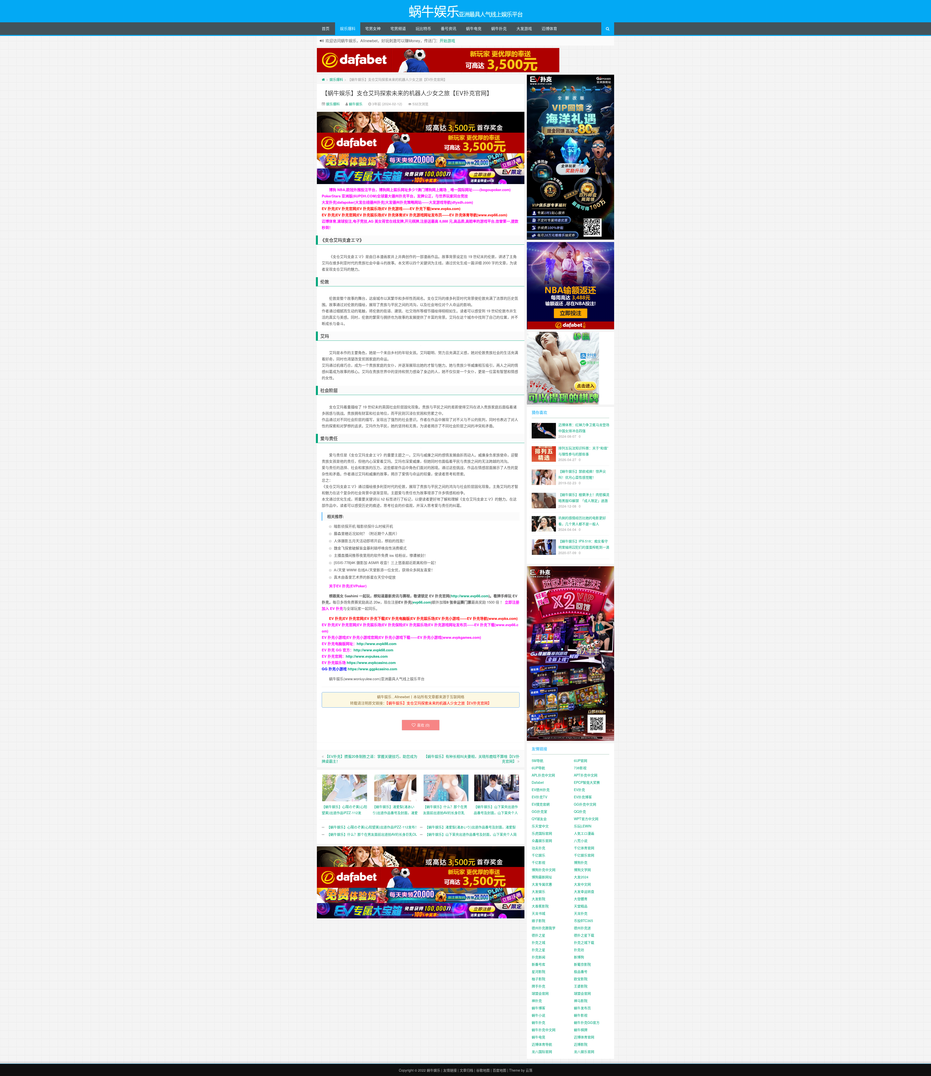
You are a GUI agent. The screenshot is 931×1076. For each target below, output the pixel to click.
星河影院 (538, 971)
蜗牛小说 (538, 1015)
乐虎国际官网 (542, 833)
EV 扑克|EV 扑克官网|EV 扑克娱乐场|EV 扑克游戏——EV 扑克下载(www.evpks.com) (391, 208)
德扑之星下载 (584, 935)
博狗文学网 (582, 869)
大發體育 (580, 898)
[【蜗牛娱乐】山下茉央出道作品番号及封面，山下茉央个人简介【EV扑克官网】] (496, 787)
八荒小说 (580, 840)
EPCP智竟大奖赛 (587, 782)
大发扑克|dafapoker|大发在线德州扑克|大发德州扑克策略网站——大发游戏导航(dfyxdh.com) (397, 202)
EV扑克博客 (583, 796)
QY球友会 (539, 818)
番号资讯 (448, 28)
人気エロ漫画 (584, 833)
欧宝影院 (580, 978)
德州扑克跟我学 (543, 927)
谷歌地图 (483, 1070)
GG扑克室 (539, 811)
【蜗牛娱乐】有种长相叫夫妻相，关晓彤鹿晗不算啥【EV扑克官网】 (472, 759)
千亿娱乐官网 (584, 855)
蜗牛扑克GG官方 (587, 1022)
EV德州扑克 (541, 789)
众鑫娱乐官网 (542, 840)
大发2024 (581, 876)
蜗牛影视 (580, 1015)
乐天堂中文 (540, 826)
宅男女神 (373, 28)
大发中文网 (582, 884)
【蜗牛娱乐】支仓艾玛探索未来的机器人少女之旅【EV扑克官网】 (407, 93)
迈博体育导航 (542, 1044)
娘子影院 (538, 920)
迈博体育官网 (584, 1037)
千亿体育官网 (584, 847)
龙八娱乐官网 (584, 1051)
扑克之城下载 (584, 942)
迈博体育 (549, 28)
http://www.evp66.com (470, 596)
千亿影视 (538, 862)
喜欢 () (423, 725)
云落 (529, 1070)
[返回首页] (323, 79)
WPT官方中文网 (586, 818)
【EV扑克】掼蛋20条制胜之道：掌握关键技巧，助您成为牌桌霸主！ (369, 759)
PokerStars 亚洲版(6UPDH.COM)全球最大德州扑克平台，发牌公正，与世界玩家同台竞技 (395, 196)
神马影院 (580, 1000)
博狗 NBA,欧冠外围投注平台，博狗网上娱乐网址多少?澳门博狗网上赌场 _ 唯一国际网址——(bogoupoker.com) (420, 189)
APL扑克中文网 (543, 775)
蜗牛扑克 (499, 28)
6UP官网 (580, 760)
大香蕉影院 (540, 906)
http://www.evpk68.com (373, 650)
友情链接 (450, 1070)
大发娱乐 (538, 891)
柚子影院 (538, 978)
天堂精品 (580, 906)
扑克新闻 (538, 957)
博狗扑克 (580, 862)
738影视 (580, 767)
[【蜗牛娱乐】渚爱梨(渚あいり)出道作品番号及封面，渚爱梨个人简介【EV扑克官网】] (395, 787)
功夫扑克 (538, 847)
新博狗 (579, 957)
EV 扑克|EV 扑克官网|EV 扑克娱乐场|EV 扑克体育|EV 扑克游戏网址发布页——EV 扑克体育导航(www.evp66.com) (414, 215)
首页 (325, 28)
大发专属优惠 (542, 884)
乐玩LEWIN (582, 826)
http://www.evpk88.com (376, 643)
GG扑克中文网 (585, 804)
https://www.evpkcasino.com (371, 662)
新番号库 (538, 964)
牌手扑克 (538, 986)
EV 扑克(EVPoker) (351, 586)
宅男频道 (398, 28)
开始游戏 (447, 40)
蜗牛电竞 (474, 28)
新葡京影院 (582, 964)
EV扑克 (579, 789)
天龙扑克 (580, 913)
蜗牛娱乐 (355, 103)
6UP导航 (538, 767)
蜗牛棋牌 (580, 1029)
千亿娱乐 (538, 855)
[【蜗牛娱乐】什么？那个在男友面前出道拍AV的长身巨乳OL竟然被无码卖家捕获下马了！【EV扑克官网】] (446, 787)
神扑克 (537, 1000)
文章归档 (466, 1070)
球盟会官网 (540, 993)
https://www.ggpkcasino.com (372, 668)
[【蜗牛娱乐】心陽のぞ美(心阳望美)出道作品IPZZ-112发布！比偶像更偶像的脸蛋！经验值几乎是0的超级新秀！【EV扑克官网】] (344, 787)
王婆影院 (580, 986)
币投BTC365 (583, 920)
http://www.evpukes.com (367, 656)
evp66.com (422, 602)
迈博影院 (580, 1044)
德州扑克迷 (582, 927)
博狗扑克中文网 (543, 869)
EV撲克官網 (541, 804)
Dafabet (538, 782)
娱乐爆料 (347, 28)
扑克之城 (538, 942)
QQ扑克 (580, 811)
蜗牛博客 (538, 1007)
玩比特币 (423, 28)
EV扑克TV (539, 796)
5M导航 (537, 760)
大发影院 (538, 898)
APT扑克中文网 (585, 775)
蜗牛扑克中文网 (543, 1029)
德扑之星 (538, 935)
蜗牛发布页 (582, 1007)
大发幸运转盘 (584, 891)
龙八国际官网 (542, 1051)
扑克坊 (579, 949)
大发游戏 (524, 28)
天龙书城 (538, 913)
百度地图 (499, 1070)
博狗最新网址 (542, 876)
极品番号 (580, 971)
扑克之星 (538, 949)
